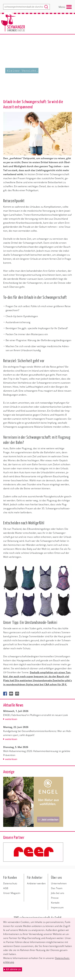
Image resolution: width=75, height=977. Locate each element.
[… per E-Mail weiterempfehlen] (11, 694)
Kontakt (55, 902)
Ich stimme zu (13, 969)
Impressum (57, 907)
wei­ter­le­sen (11, 719)
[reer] (33, 852)
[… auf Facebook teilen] (5, 694)
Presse (55, 898)
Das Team (56, 888)
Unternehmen (59, 883)
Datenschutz (10, 883)
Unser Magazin (11, 893)
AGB (5, 888)
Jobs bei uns (57, 893)
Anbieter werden (36, 883)
